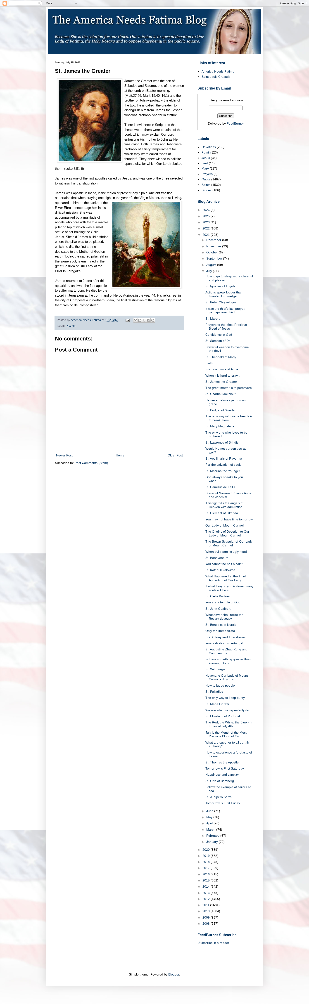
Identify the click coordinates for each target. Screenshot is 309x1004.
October (212, 252)
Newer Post (64, 455)
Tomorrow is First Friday (222, 803)
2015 (206, 880)
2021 (206, 234)
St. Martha (212, 318)
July (209, 271)
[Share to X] (144, 320)
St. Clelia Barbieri (217, 596)
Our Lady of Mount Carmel (224, 525)
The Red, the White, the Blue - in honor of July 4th (228, 724)
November (214, 246)
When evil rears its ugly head (226, 551)
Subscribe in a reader (213, 943)
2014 (206, 886)
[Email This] (135, 320)
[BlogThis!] (140, 320)
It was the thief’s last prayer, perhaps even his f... (225, 310)
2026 (206, 210)
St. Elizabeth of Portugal (222, 716)
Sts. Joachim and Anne (221, 369)
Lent (205, 163)
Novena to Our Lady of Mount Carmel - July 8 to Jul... (226, 677)
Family (206, 152)
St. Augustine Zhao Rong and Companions (226, 651)
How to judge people (220, 685)
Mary (205, 168)
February (213, 835)
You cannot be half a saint (223, 564)
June (210, 811)
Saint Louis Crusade (216, 76)
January (212, 841)
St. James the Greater (221, 381)
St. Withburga (215, 669)
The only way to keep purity (225, 697)
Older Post (175, 455)
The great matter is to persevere (228, 388)
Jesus (206, 158)
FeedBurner (235, 123)
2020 (206, 849)
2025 (206, 216)
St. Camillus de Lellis (220, 487)
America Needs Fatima (218, 71)
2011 (206, 905)
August (211, 265)
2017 (206, 868)
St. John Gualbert (218, 608)
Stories (207, 190)
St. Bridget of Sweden (220, 410)
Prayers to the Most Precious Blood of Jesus (226, 326)
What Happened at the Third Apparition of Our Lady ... (225, 578)
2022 (206, 228)
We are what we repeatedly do (227, 710)
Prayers (207, 174)
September (214, 258)
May (209, 817)
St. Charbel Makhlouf (220, 394)
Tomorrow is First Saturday (224, 768)
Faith (209, 363)
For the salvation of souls (223, 464)
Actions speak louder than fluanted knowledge (223, 294)
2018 (206, 862)
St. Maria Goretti (217, 704)
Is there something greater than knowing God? (228, 661)
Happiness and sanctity (222, 774)
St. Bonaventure (216, 558)
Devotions (209, 147)
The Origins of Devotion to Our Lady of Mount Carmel (227, 533)
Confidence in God (218, 334)
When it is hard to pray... (222, 375)
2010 (206, 911)
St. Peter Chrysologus (221, 302)
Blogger (173, 974)
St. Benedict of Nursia (220, 624)
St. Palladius (214, 691)
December (214, 240)
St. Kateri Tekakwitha (220, 570)
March (211, 829)
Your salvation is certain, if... (225, 643)
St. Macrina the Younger (222, 471)
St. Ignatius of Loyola (220, 286)
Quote (206, 179)
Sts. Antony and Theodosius (225, 637)
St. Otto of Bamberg (219, 781)
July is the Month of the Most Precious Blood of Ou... (226, 734)
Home (120, 455)
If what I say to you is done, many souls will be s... (229, 588)
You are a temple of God (222, 602)
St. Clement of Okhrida (221, 513)
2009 (206, 917)
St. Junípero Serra (218, 797)
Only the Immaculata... (221, 631)
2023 (206, 222)
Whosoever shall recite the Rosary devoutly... (224, 616)
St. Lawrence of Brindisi (222, 442)
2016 (206, 874)
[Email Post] (127, 320)
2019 (206, 856)
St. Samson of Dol (218, 341)
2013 (206, 893)
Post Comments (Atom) (91, 463)
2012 (206, 899)
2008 (206, 923)
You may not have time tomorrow (229, 519)
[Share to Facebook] (148, 320)
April (210, 823)
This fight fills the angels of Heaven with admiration (224, 505)
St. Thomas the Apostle (222, 762)
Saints (71, 326)
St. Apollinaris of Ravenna (223, 458)
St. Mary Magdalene (219, 426)
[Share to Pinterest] (152, 320)
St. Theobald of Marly (220, 357)
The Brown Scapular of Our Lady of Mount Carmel (228, 543)
